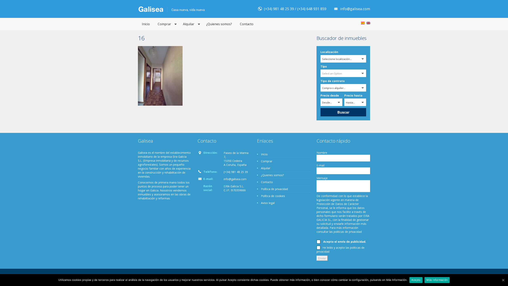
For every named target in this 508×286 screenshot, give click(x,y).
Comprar (164, 24)
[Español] (363, 23)
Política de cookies (273, 196)
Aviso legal (268, 203)
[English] (368, 23)
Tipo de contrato (332, 81)
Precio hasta (353, 95)
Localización (329, 52)
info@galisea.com (355, 8)
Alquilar (188, 24)
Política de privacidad (274, 189)
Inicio (146, 24)
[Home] (171, 9)
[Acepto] (503, 280)
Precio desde (329, 95)
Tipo (323, 66)
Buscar (343, 112)
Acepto (416, 279)
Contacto (246, 24)
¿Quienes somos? (219, 24)
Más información (437, 279)
